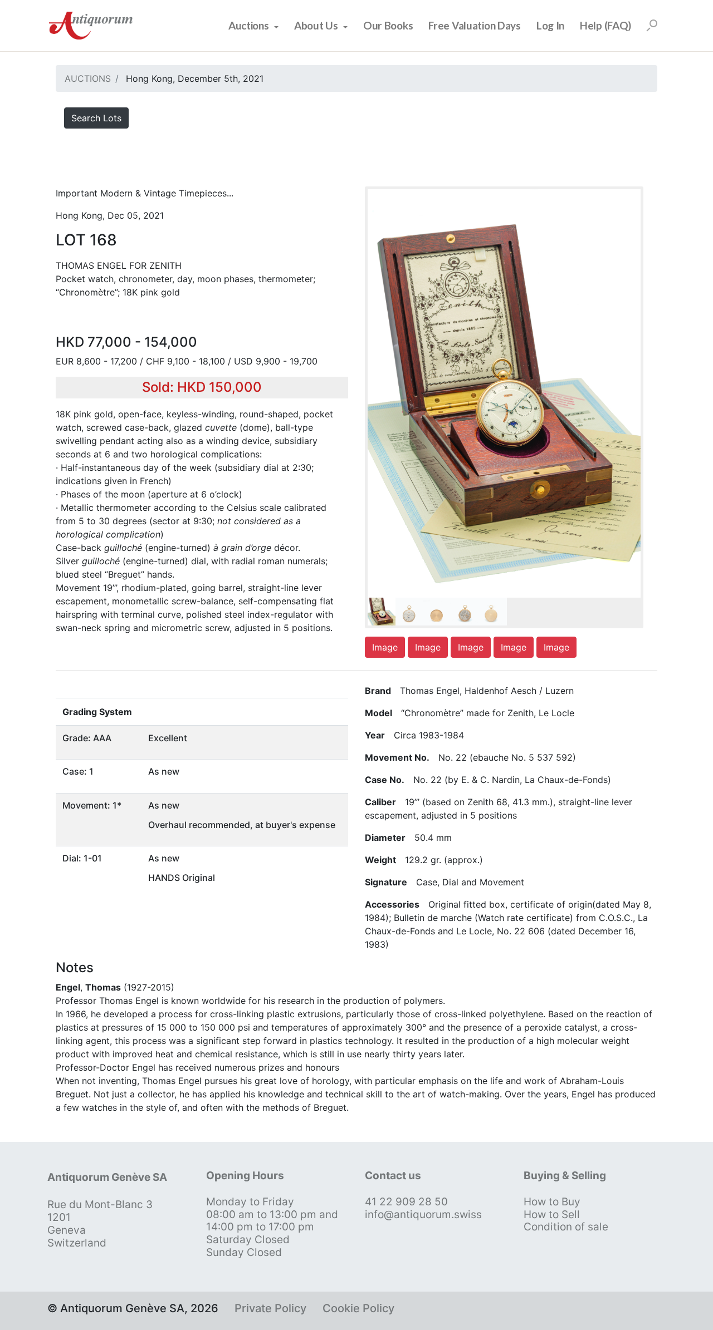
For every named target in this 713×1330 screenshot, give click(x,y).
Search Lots (96, 118)
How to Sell (552, 1214)
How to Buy (552, 1201)
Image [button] (385, 647)
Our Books (388, 25)
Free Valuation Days (474, 25)
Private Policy (270, 1308)
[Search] (651, 25)
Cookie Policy (358, 1308)
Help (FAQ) (605, 25)
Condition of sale (566, 1226)
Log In (550, 25)
